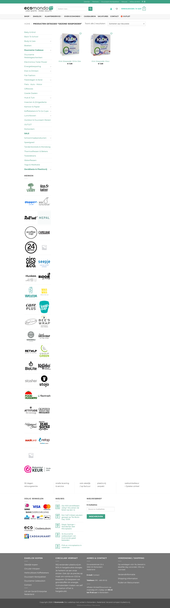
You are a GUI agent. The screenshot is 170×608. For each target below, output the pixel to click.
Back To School (31, 37)
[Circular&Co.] (31, 262)
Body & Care (30, 41)
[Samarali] (31, 336)
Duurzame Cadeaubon (34, 581)
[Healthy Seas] (44, 425)
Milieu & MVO (135, 2)
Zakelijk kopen (31, 565)
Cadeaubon (90, 16)
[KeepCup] (44, 307)
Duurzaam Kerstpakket (110, 2)
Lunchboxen (30, 116)
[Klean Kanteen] (44, 188)
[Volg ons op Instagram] (144, 2)
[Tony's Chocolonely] (44, 411)
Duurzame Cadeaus (33, 50)
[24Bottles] (31, 247)
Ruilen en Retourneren (128, 582)
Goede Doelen (31, 93)
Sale (26, 133)
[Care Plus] (31, 307)
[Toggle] (50, 41)
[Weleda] (31, 292)
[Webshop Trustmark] (37, 469)
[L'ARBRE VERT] (31, 188)
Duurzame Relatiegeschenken (33, 56)
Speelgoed (29, 142)
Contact (114, 16)
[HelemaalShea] (31, 425)
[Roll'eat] (31, 217)
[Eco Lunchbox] (44, 203)
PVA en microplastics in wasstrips (72, 546)
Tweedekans (30, 156)
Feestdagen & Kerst (33, 80)
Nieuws (124, 2)
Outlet (126, 16)
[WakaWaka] (44, 292)
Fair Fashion (29, 75)
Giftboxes (28, 89)
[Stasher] (31, 381)
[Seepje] (44, 262)
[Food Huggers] (31, 396)
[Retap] (44, 440)
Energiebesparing (32, 66)
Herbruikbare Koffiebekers (36, 573)
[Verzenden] (90, 9)
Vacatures (103, 16)
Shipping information (128, 578)
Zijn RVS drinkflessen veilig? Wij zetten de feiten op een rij (71, 508)
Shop (26, 16)
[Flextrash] (44, 396)
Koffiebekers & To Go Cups (36, 111)
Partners (95, 2)
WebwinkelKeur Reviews (88, 605)
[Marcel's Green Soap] (44, 336)
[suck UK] (31, 440)
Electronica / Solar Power (35, 62)
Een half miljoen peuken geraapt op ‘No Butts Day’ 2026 (72, 517)
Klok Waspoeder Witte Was (70, 61)
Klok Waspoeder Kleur (101, 61)
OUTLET (28, 124)
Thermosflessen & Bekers (36, 151)
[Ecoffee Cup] (31, 232)
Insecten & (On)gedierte (35, 102)
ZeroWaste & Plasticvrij (35, 169)
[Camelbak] (44, 232)
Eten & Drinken (31, 71)
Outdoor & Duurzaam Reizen (37, 120)
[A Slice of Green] (44, 351)
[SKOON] (31, 455)
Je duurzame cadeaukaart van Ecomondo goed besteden (69, 537)
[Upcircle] (31, 321)
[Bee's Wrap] (44, 321)
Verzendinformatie (126, 574)
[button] (111, 8)
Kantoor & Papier (32, 107)
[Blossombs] (44, 247)
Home (27, 24)
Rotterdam (29, 129)
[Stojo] (44, 381)
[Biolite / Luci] (31, 366)
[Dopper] (31, 203)
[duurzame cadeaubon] (37, 528)
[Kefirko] (44, 366)
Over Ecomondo (72, 16)
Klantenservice (52, 16)
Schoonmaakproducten (35, 138)
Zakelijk (87, 2)
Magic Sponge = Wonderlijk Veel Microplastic (68, 526)
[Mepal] (44, 217)
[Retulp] (31, 351)
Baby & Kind (30, 32)
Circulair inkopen (32, 569)
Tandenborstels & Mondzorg (37, 147)
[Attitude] (31, 411)
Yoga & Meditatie (32, 165)
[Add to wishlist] (80, 33)
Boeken (28, 45)
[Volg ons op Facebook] (142, 2)
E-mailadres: (92, 505)
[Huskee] (31, 277)
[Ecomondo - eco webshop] (38, 9)
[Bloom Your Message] (44, 277)
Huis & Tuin (29, 98)
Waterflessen (30, 160)
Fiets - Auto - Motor (33, 84)
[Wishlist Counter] (117, 9)
